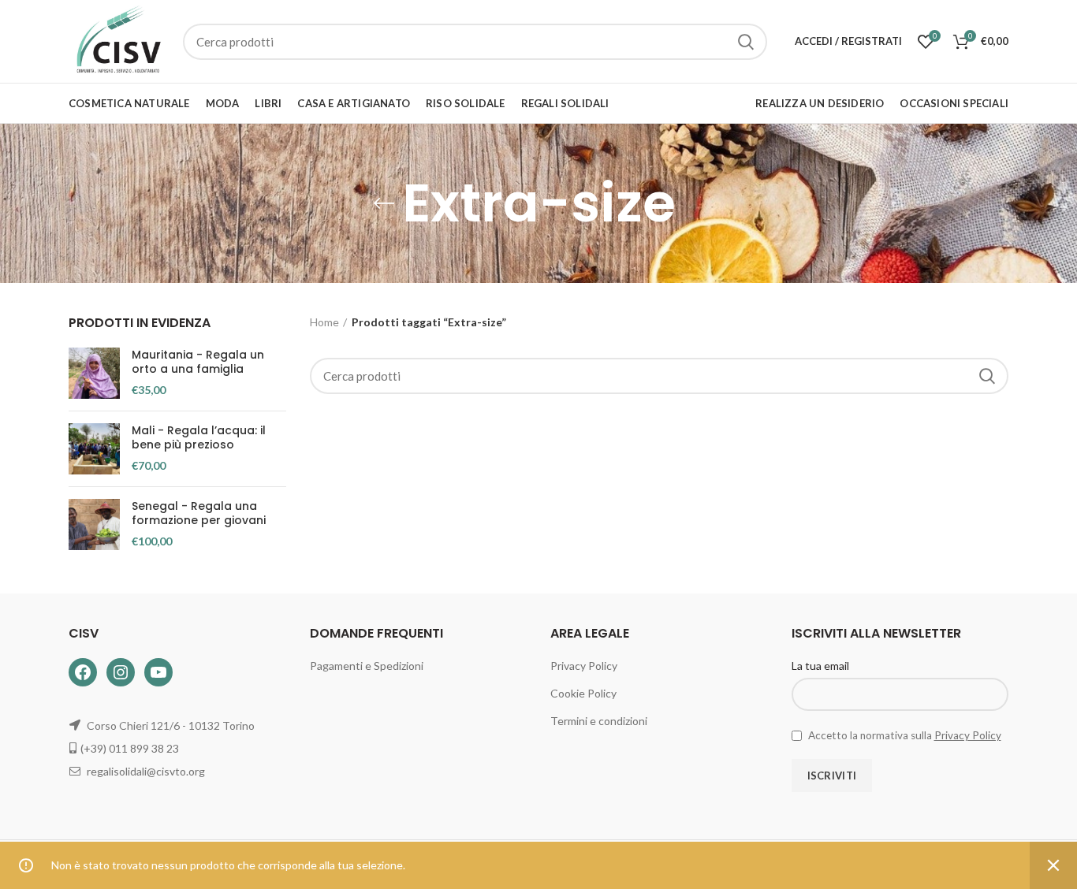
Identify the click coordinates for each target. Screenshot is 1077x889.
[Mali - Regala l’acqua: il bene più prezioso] (94, 448)
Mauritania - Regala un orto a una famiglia (198, 362)
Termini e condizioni (598, 720)
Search (746, 42)
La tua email (820, 665)
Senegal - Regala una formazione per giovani (199, 513)
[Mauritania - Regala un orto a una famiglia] (94, 373)
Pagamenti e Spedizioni (366, 665)
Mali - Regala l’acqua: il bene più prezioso (199, 437)
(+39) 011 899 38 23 (129, 748)
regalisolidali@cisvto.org (146, 771)
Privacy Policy (583, 665)
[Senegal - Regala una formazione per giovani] (94, 524)
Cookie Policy (583, 693)
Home (324, 322)
